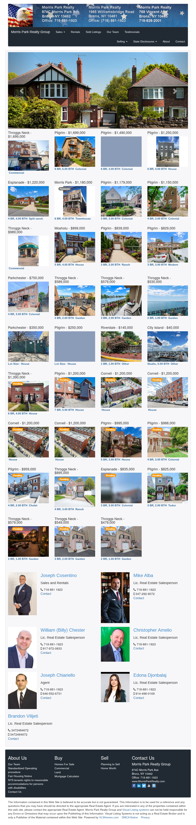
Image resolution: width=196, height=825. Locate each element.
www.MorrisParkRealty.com (148, 781)
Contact (180, 41)
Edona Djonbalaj (149, 675)
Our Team (113, 31)
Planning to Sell (110, 764)
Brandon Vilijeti (23, 716)
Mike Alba (143, 575)
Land (58, 772)
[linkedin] (139, 786)
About (166, 41)
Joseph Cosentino (59, 575)
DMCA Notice (130, 817)
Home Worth (108, 768)
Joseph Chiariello (58, 675)
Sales (59, 31)
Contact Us (14, 791)
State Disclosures (144, 41)
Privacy (145, 817)
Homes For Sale (64, 764)
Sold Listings (93, 31)
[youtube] (149, 786)
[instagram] (154, 786)
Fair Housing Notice (20, 776)
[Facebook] (134, 786)
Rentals (75, 31)
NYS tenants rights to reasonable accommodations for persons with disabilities (28, 784)
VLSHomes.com (109, 817)
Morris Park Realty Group (30, 32)
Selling (121, 41)
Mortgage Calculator (67, 776)
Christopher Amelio (152, 630)
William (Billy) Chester (63, 630)
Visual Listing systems (135, 809)
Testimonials (132, 31)
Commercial (62, 768)
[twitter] (144, 786)
